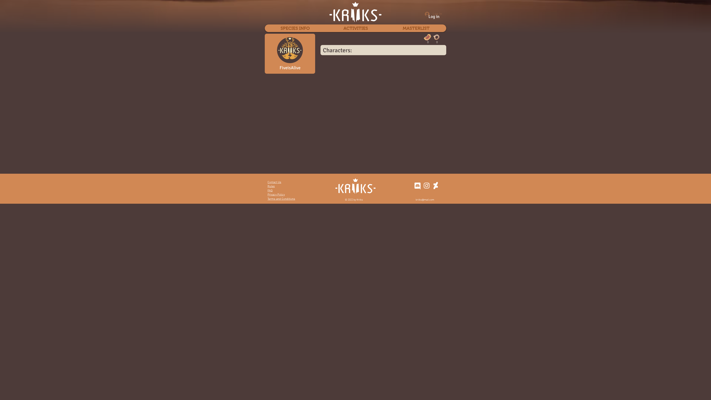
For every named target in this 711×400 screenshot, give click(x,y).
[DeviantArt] (436, 185)
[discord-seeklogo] (417, 185)
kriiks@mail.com (425, 199)
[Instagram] (426, 185)
